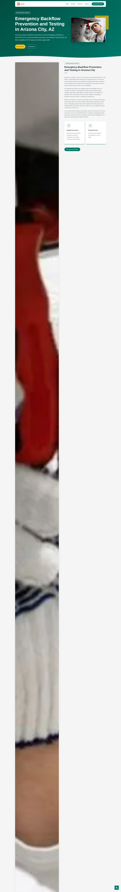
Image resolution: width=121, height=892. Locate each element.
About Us (80, 4)
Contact (87, 4)
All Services (31, 46)
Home (67, 4)
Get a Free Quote (73, 149)
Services (73, 4)
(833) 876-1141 (99, 3)
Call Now (21, 46)
